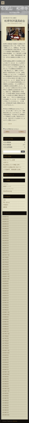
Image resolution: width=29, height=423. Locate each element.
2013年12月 (5, 415)
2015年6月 (5, 381)
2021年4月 (5, 264)
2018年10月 (5, 314)
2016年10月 (5, 353)
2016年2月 (5, 367)
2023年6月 (5, 238)
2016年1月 (5, 369)
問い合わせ (6, 202)
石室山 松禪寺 (14, 8)
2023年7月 (5, 236)
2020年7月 (5, 286)
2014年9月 (5, 393)
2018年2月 (5, 329)
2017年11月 (5, 334)
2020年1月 (5, 300)
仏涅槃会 (22, 131)
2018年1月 (5, 331)
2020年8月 (5, 283)
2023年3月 (5, 240)
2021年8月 (5, 257)
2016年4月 (5, 365)
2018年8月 (5, 319)
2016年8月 (5, 357)
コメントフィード (8, 189)
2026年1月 (5, 221)
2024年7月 (5, 226)
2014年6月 (5, 400)
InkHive (15, 421)
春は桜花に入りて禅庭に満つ (11, 165)
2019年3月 (5, 307)
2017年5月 (5, 343)
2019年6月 (5, 305)
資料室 (5, 207)
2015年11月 (5, 372)
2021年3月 (5, 267)
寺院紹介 (5, 205)
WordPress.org (7, 191)
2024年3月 (5, 231)
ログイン (5, 184)
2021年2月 (5, 269)
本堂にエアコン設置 (9, 160)
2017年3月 (5, 345)
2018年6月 (5, 324)
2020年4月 (5, 293)
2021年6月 (5, 262)
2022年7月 (5, 248)
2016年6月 (5, 362)
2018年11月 (5, 312)
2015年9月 (5, 376)
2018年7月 (5, 322)
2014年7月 (5, 398)
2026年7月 (5, 217)
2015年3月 (5, 384)
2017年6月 (5, 341)
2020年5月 (5, 291)
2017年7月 (5, 338)
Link (4, 200)
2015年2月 (5, 386)
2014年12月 (5, 388)
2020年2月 (5, 298)
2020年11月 (5, 276)
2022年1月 (5, 252)
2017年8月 (5, 336)
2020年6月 (5, 288)
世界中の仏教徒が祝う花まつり (12, 167)
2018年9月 (5, 317)
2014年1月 (5, 412)
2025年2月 (5, 224)
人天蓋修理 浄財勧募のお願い (12, 169)
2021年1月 (5, 271)
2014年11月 (5, 391)
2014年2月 (5, 410)
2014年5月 (5, 403)
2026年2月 (5, 219)
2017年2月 (5, 348)
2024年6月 (5, 228)
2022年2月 (5, 250)
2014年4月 (5, 405)
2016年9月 (5, 355)
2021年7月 (5, 260)
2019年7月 (5, 302)
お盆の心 (5, 162)
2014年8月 (5, 396)
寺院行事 (10, 123)
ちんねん (20, 23)
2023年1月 (5, 245)
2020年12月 (5, 274)
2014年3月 (5, 408)
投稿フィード (7, 186)
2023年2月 (5, 243)
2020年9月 (5, 281)
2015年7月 (5, 379)
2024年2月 (5, 233)
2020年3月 (5, 295)
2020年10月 (5, 279)
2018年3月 (5, 326)
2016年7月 (5, 360)
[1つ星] (4, 128)
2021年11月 (5, 255)
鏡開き (7, 131)
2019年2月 (5, 310)
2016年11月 (5, 350)
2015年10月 (5, 374)
